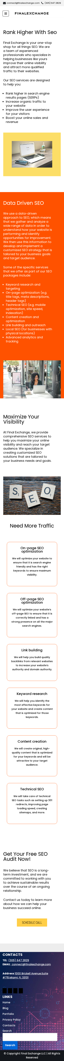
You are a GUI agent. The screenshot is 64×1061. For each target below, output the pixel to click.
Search (7, 1031)
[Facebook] (5, 991)
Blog (5, 1008)
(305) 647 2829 (53, 3)
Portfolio (8, 1014)
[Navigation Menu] (6, 13)
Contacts (9, 1025)
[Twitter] (21, 991)
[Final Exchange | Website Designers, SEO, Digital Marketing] (32, 13)
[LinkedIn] (15, 991)
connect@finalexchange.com (23, 3)
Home (6, 1002)
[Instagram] (10, 991)
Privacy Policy (12, 1019)
